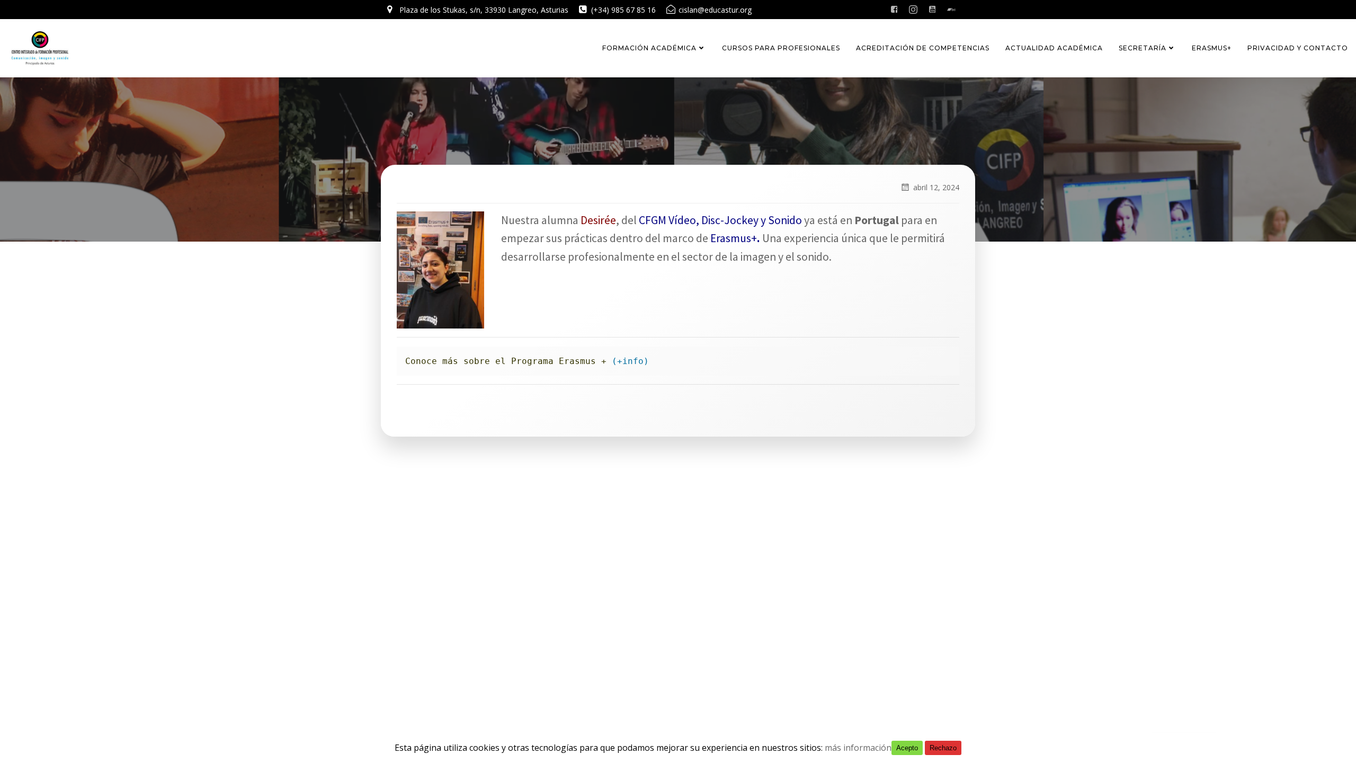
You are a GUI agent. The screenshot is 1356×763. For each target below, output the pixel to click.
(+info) (630, 361)
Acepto (907, 748)
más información (858, 747)
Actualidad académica (1054, 48)
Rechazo (943, 748)
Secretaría (1142, 48)
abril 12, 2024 (936, 187)
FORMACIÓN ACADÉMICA (649, 48)
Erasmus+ (1212, 48)
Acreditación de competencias (922, 48)
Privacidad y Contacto (1297, 48)
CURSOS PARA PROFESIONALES (781, 48)
